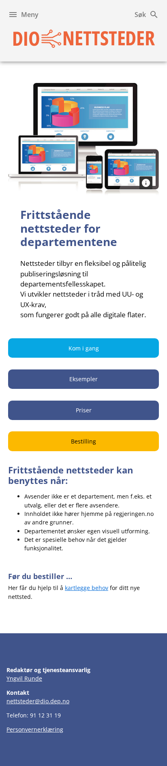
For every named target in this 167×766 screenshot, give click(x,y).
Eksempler (83, 379)
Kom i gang (84, 348)
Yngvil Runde (24, 678)
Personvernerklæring (34, 729)
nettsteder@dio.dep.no (37, 701)
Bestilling (83, 441)
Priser (84, 410)
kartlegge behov (86, 588)
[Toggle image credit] (145, 182)
